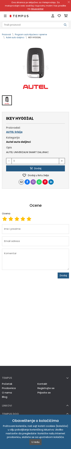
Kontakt (42, 384)
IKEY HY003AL (34, 37)
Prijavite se (44, 392)
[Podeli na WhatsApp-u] (39, 182)
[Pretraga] (65, 25)
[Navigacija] (5, 16)
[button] (7, 100)
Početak (7, 384)
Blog (4, 397)
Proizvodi (6, 34)
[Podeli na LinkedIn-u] (51, 182)
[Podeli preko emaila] (21, 182)
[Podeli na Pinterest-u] (45, 182)
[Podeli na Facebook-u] (27, 182)
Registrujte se (45, 388)
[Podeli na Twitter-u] (33, 182)
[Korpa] (66, 16)
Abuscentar (37, 8)
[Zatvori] (69, 2)
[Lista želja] (59, 16)
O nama (7, 392)
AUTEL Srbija (14, 132)
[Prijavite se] (53, 16)
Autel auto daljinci (15, 37)
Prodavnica (9, 388)
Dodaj (63, 275)
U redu (35, 442)
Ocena (6, 213)
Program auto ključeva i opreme (31, 34)
